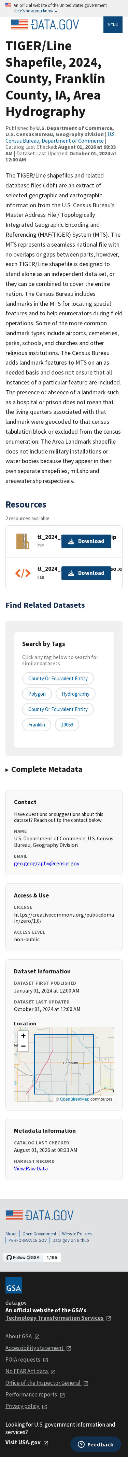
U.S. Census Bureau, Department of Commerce (60, 137)
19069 (67, 724)
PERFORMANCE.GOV (28, 1240)
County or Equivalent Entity (58, 709)
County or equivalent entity (58, 678)
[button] (23, 1036)
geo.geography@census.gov (46, 863)
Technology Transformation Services (54, 1318)
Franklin (36, 724)
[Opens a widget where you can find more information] (95, 1445)
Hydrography (75, 694)
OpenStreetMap (74, 1099)
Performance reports (31, 1394)
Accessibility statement (35, 1348)
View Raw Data (31, 1168)
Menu (113, 25)
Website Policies (76, 1234)
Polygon (37, 694)
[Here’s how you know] (64, 8)
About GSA (19, 1336)
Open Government (39, 1234)
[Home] (45, 24)
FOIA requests (23, 1359)
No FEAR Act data (27, 1371)
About (11, 1234)
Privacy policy (22, 1406)
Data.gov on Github (71, 1240)
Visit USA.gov (23, 1442)
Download (91, 541)
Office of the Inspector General (43, 1383)
